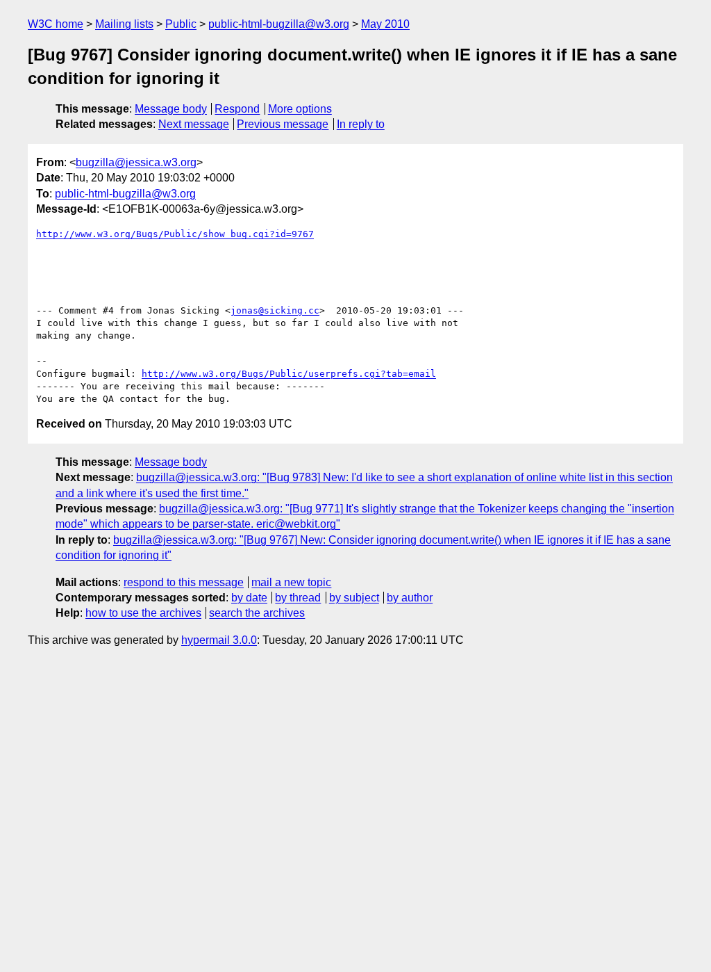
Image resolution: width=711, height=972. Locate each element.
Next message (193, 124)
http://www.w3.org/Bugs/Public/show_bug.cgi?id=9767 (175, 234)
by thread (298, 598)
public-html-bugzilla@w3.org (278, 24)
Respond (237, 109)
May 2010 (385, 24)
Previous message (282, 124)
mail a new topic (291, 582)
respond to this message (184, 582)
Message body (171, 109)
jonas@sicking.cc (275, 310)
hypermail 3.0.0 (219, 640)
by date (249, 598)
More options (300, 109)
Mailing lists (124, 24)
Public (180, 24)
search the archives (257, 613)
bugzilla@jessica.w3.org (136, 162)
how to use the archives (143, 613)
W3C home (55, 24)
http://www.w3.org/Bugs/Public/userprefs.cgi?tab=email (289, 373)
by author (410, 598)
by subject (354, 598)
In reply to (361, 124)
